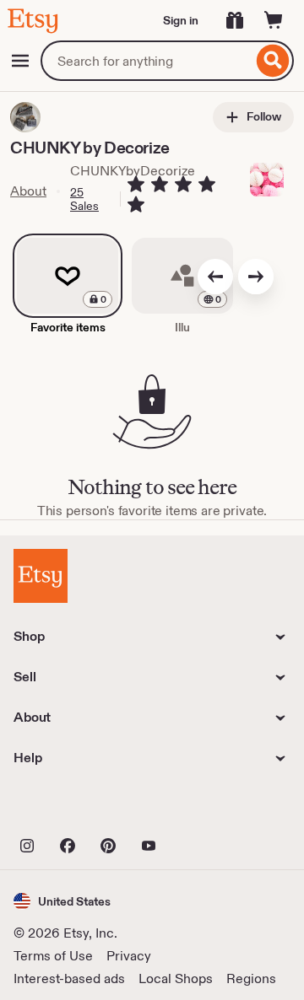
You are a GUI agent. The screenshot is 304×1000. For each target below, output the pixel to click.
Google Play (198, 808)
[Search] (273, 60)
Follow (262, 116)
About (28, 191)
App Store (71, 808)
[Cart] (273, 20)
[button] (62, 901)
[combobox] (146, 60)
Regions (251, 978)
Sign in (180, 20)
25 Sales (84, 198)
